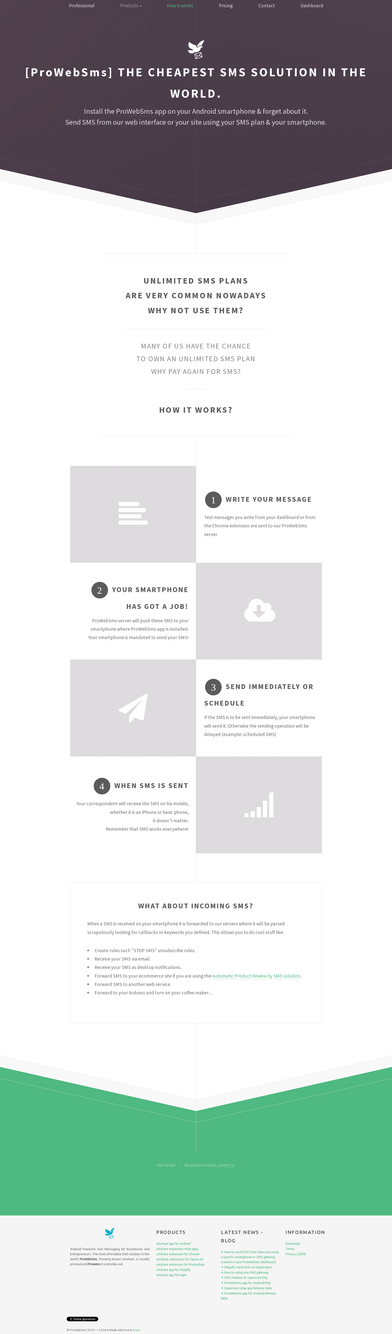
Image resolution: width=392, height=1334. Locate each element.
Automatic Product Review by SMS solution (256, 976)
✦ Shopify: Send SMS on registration (246, 1267)
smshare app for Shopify (173, 1270)
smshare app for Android (173, 1243)
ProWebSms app (141, 111)
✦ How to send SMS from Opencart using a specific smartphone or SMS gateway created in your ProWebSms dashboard (250, 1257)
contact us (226, 1165)
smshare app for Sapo (171, 1275)
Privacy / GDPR (296, 1254)
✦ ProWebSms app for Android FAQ (246, 1283)
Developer (293, 1243)
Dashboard (312, 5)
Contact (266, 5)
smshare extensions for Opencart (179, 1259)
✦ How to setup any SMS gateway (245, 1272)
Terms (290, 1249)
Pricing (226, 5)
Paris (136, 1330)
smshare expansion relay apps (177, 1249)
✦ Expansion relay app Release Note (246, 1288)
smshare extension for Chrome (178, 1254)
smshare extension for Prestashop (180, 1264)
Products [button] (129, 5)
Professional (82, 5)
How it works (180, 5)
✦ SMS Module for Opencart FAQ (244, 1278)
